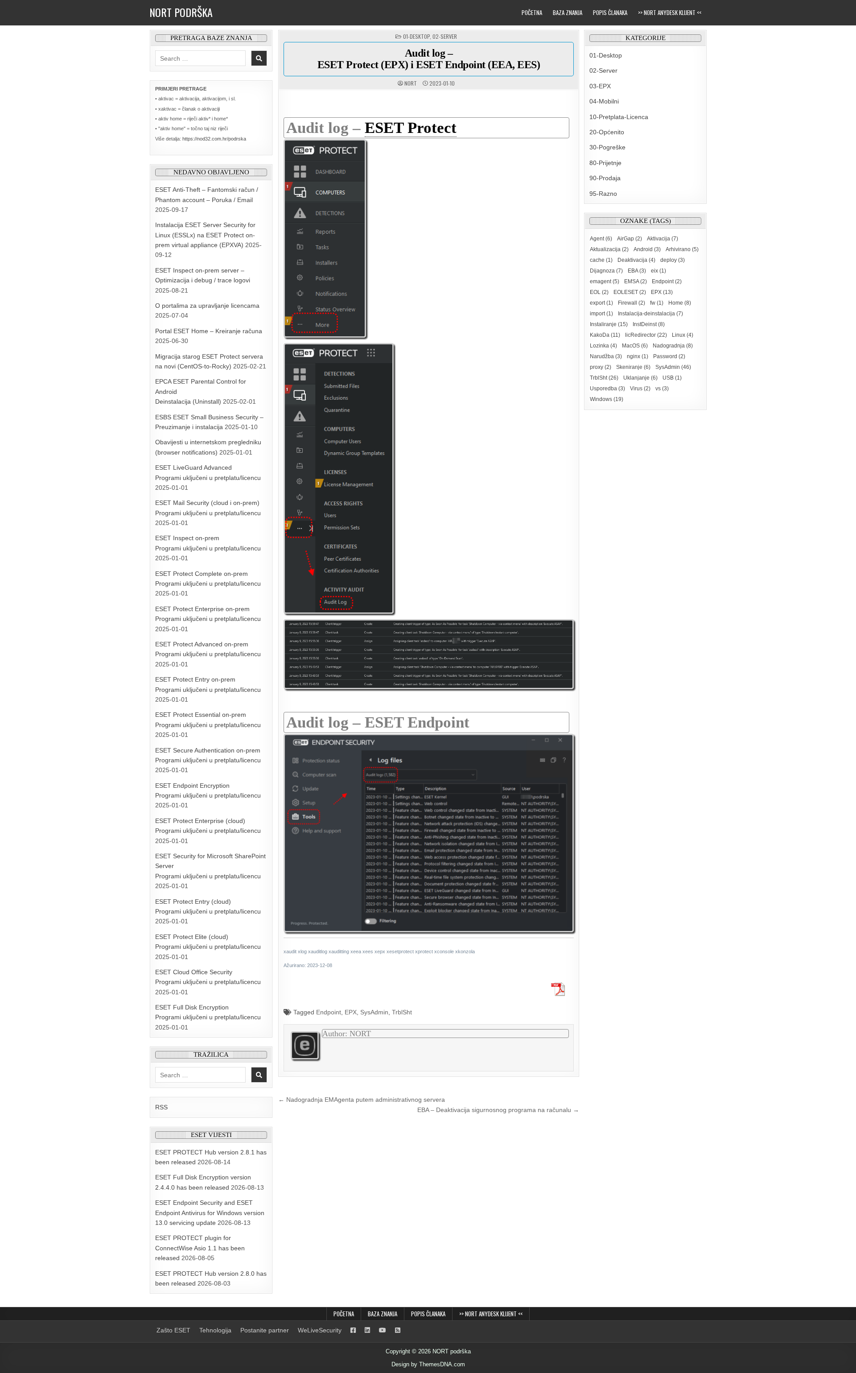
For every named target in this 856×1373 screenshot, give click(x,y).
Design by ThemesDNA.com (428, 1364)
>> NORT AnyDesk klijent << (669, 12)
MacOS (635, 346)
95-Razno (603, 193)
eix (658, 271)
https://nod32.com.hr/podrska (214, 138)
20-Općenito (606, 132)
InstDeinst (649, 324)
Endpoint (328, 1012)
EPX (351, 1012)
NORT (410, 83)
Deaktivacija (636, 260)
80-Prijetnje (605, 162)
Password (669, 356)
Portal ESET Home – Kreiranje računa (208, 331)
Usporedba (607, 388)
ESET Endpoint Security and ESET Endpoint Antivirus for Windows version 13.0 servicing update (209, 1212)
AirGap (629, 239)
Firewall (631, 303)
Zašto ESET (173, 1330)
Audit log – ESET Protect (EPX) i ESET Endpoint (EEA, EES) (428, 58)
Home (679, 303)
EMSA (635, 281)
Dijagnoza (606, 271)
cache (601, 260)
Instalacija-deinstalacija (650, 313)
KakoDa (605, 335)
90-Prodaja (605, 178)
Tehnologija (215, 1330)
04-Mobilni (604, 101)
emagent (604, 281)
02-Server (444, 36)
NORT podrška (181, 12)
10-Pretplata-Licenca (618, 116)
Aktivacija (662, 239)
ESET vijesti (211, 1134)
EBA (637, 271)
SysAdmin (374, 1012)
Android (647, 249)
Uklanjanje (640, 378)
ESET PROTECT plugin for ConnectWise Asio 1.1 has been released (200, 1247)
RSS (161, 1107)
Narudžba (606, 356)
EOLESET (629, 292)
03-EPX (600, 86)
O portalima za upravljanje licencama (207, 305)
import (601, 313)
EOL (599, 292)
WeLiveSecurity (320, 1330)
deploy (672, 260)
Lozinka (603, 346)
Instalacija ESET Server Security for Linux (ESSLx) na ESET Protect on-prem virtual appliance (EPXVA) (205, 234)
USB (672, 378)
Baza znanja (567, 12)
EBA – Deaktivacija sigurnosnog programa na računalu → (498, 1109)
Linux (682, 335)
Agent (601, 239)
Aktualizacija (609, 249)
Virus (640, 388)
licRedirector (646, 335)
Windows (606, 399)
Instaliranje (609, 324)
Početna (532, 12)
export (601, 303)
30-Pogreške (607, 147)
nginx (637, 356)
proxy (600, 367)
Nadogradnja (673, 346)
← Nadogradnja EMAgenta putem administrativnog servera (361, 1099)
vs (662, 388)
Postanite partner (264, 1330)
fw (656, 303)
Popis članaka (610, 12)
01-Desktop (416, 36)
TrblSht (402, 1012)
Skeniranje (633, 367)
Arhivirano (682, 249)
